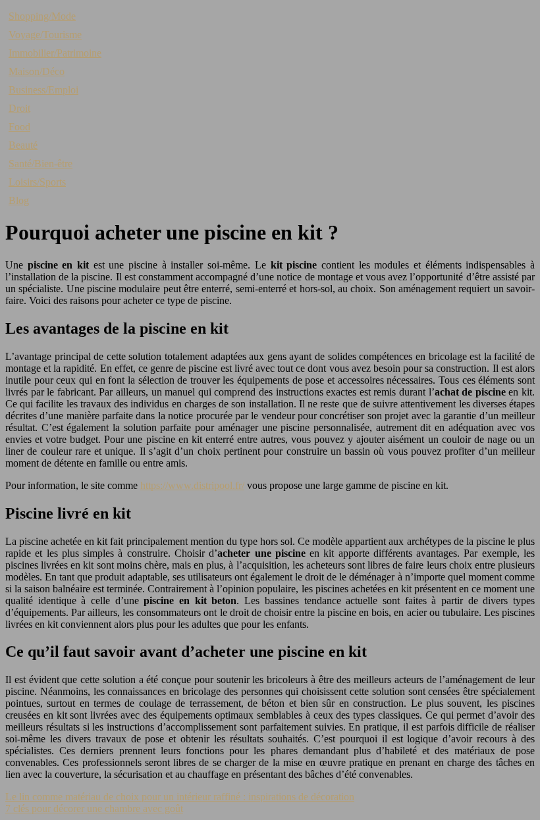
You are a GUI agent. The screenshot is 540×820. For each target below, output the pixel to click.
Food (19, 126)
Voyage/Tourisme (45, 34)
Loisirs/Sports (37, 182)
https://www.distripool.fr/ (192, 485)
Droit (19, 108)
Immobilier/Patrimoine (55, 53)
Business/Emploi (43, 89)
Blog (19, 200)
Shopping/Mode (42, 16)
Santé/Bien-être (40, 163)
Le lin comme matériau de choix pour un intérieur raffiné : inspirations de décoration (179, 796)
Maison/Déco (37, 71)
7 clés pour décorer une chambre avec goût (94, 808)
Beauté (23, 145)
